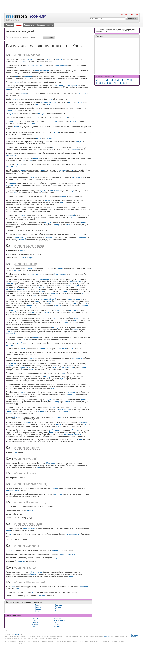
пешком (79, 178)
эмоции (55, 550)
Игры (82, 641)
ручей (53, 103)
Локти (37, 605)
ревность (63, 196)
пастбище (56, 225)
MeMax (17, 635)
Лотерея (58, 607)
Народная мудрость (45, 25)
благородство (36, 572)
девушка (13, 183)
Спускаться (23, 368)
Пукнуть (35, 618)
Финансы (51, 641)
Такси (113, 641)
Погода (28, 641)
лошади (29, 60)
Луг (56, 609)
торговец (49, 238)
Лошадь (38, 609)
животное (58, 494)
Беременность (59, 620)
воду (49, 105)
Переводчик (105, 641)
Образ (48, 463)
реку (32, 110)
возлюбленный (55, 191)
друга (38, 138)
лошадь (31, 65)
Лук (56, 611)
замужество (68, 434)
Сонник (18, 25)
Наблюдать (73, 282)
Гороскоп (9, 25)
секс (38, 467)
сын (17, 589)
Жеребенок (83, 587)
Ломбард (58, 605)
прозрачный (46, 103)
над (57, 430)
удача (70, 103)
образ (31, 574)
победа (42, 596)
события (21, 561)
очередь (59, 60)
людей (19, 164)
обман (56, 65)
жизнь (49, 138)
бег (16, 76)
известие (82, 93)
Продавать (82, 238)
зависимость (11, 155)
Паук (34, 620)
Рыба (56, 622)
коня (87, 425)
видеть (15, 99)
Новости (22, 641)
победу (53, 430)
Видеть (42, 191)
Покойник (57, 618)
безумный (83, 423)
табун (14, 417)
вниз (37, 105)
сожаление (63, 554)
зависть (63, 65)
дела (52, 212)
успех (50, 99)
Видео (21, 643)
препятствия (62, 170)
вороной (38, 71)
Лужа (37, 611)
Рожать (35, 622)
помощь (75, 149)
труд (23, 161)
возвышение (58, 86)
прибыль (23, 258)
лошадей (28, 76)
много (60, 427)
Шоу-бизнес (89, 641)
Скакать (42, 288)
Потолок (57, 626)
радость (25, 62)
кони (12, 534)
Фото (122, 641)
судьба (56, 121)
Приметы (43, 641)
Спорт (97, 641)
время (8, 90)
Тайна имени (29, 25)
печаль (22, 250)
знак (46, 60)
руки (62, 202)
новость (30, 510)
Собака (56, 624)
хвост (8, 166)
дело (83, 223)
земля (67, 225)
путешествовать (72, 534)
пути (66, 118)
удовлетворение (70, 86)
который (9, 185)
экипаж (42, 170)
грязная (39, 65)
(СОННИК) (38, 16)
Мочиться (36, 624)
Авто (118, 641)
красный (26, 423)
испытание (74, 121)
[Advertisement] (72, 6)
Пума (34, 626)
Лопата (38, 607)
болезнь (31, 123)
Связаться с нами (135, 636)
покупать (16, 238)
